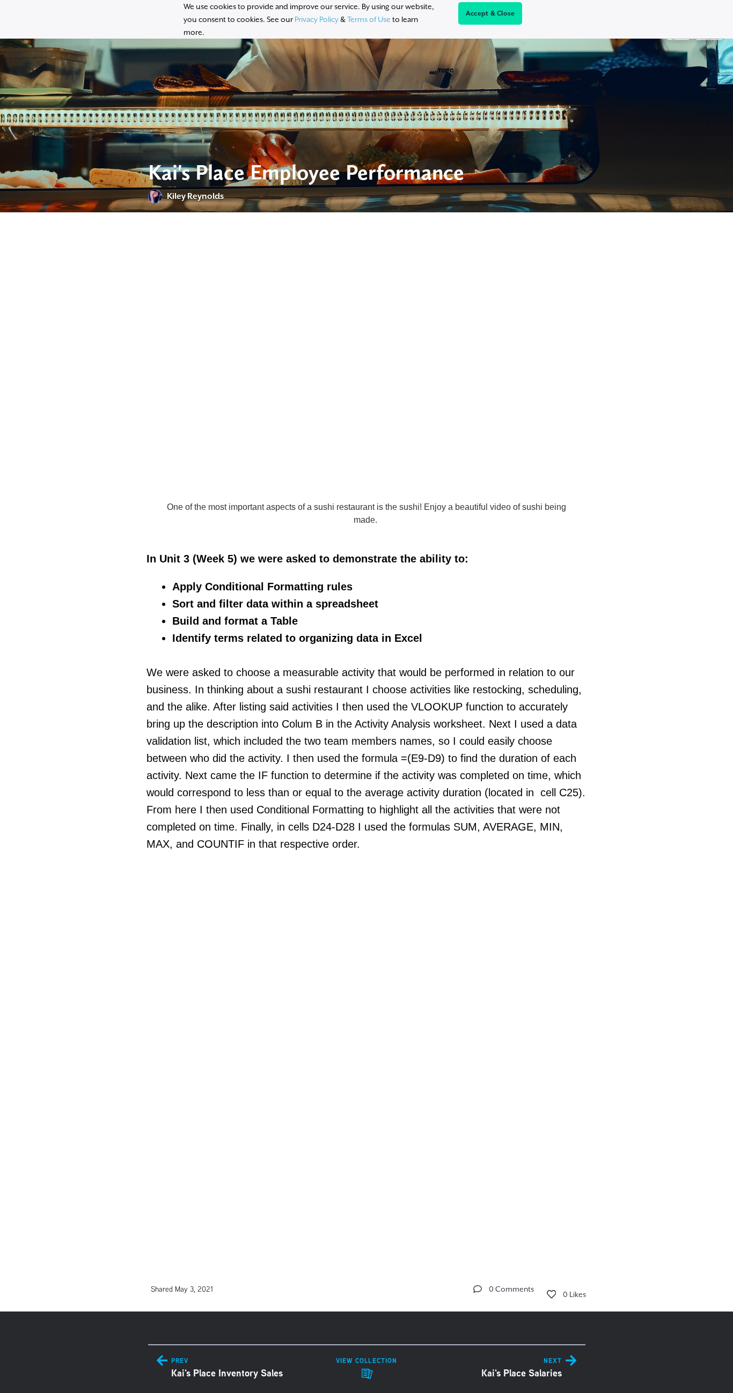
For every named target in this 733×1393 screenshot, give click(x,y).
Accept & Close (490, 13)
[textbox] (367, 731)
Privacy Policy (317, 19)
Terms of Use (369, 19)
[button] (477, 1289)
